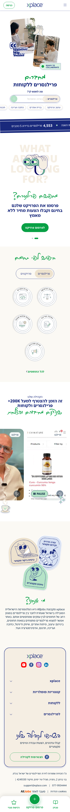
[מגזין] (55, 801)
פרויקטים (26, 273)
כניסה (9, 5)
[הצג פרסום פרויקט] (36, 238)
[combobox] (35, 98)
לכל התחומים (36, 371)
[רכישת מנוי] (13, 801)
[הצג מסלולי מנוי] (32, 238)
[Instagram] (38, 665)
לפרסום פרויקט (35, 227)
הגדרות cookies (58, 791)
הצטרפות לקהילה (31, 757)
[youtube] (24, 665)
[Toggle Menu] (65, 5)
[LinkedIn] (46, 665)
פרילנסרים (44, 273)
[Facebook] (31, 665)
